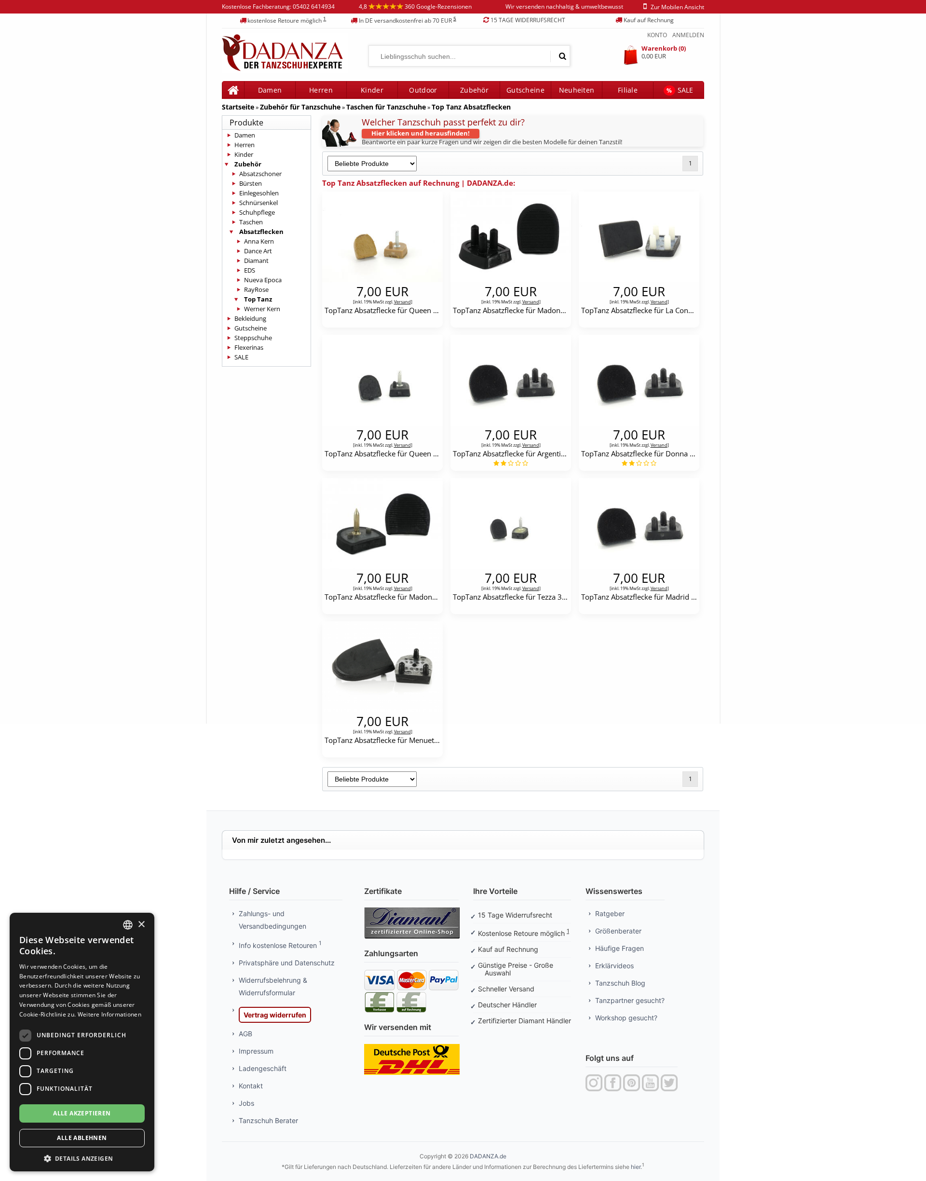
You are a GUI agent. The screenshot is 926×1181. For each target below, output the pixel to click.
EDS (249, 270)
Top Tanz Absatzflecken (471, 106)
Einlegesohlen (259, 193)
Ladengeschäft (262, 1068)
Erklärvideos (614, 965)
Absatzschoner (260, 173)
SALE (680, 90)
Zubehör (474, 90)
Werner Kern (262, 308)
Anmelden (688, 35)
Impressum (256, 1051)
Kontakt (251, 1086)
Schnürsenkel (258, 202)
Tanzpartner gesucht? (630, 1000)
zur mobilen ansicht (677, 7)
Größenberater (618, 931)
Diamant (256, 260)
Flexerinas (248, 347)
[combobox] (128, 925)
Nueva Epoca (263, 279)
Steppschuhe (253, 337)
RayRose (256, 289)
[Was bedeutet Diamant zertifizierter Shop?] (412, 910)
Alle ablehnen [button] (82, 1138)
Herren (244, 144)
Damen (244, 135)
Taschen (251, 222)
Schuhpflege (257, 212)
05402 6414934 (314, 6)
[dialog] (82, 1042)
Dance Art (258, 251)
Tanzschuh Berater (268, 1120)
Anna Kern (259, 241)
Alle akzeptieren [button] (81, 1113)
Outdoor (423, 90)
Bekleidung (250, 318)
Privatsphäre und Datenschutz (287, 963)
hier (635, 1166)
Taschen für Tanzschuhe (386, 106)
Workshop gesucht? (626, 1018)
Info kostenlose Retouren (280, 945)
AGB (245, 1034)
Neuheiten (577, 90)
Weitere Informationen (109, 1014)
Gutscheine (525, 90)
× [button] (141, 924)
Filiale (628, 90)
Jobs (246, 1103)
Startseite (238, 106)
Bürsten (250, 183)
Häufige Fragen (619, 948)
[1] (562, 56)
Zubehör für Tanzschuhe (300, 106)
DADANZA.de (488, 1156)
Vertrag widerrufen (275, 1015)
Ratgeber (610, 913)
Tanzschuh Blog (620, 983)
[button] (82, 1158)
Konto (657, 35)
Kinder (372, 90)
